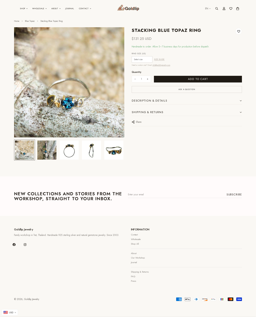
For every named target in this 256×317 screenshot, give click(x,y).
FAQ (133, 276)
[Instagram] (25, 244)
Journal (69, 8)
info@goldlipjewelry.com (161, 65)
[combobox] (9, 312)
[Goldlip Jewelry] (128, 8)
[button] (237, 8)
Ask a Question (187, 89)
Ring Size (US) (139, 53)
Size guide (159, 59)
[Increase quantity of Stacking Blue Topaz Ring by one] (147, 79)
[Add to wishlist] (238, 31)
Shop (22, 8)
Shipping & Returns (140, 271)
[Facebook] (14, 244)
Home (16, 21)
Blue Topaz (30, 21)
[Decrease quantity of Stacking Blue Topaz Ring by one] (135, 79)
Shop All (135, 243)
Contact (84, 8)
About (54, 8)
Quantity (136, 72)
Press (133, 281)
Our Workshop (138, 257)
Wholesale (38, 8)
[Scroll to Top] (250, 300)
